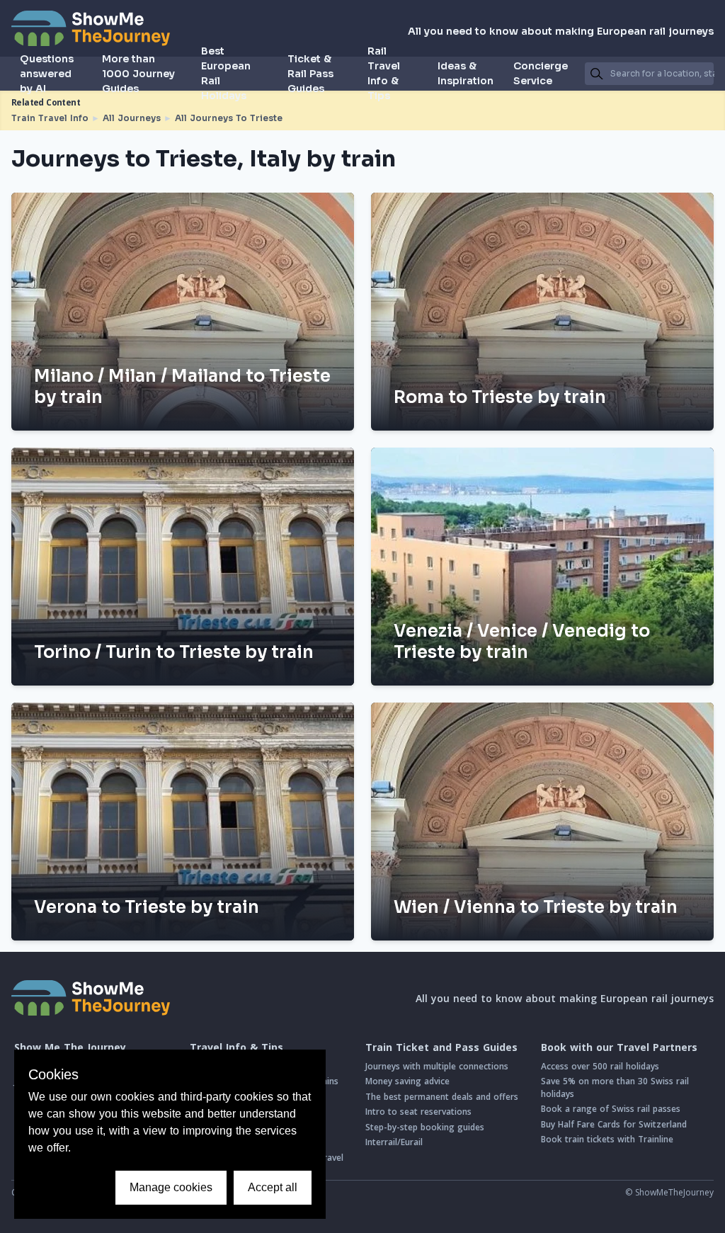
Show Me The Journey (70, 1047)
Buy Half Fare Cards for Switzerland (614, 1124)
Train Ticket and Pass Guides (441, 1047)
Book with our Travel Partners (619, 1047)
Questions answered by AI (47, 74)
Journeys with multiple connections (436, 1066)
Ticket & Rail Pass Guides (310, 74)
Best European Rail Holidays (226, 74)
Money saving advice (407, 1081)
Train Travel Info (50, 118)
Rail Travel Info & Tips (383, 74)
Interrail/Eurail (394, 1142)
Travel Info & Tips (236, 1047)
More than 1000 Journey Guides (138, 74)
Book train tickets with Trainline (607, 1139)
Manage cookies (171, 1187)
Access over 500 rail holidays (600, 1066)
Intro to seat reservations (418, 1112)
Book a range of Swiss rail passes (610, 1109)
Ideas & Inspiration (465, 73)
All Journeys (132, 118)
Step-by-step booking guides (424, 1127)
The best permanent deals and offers (441, 1097)
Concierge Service (540, 73)
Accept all (272, 1187)
